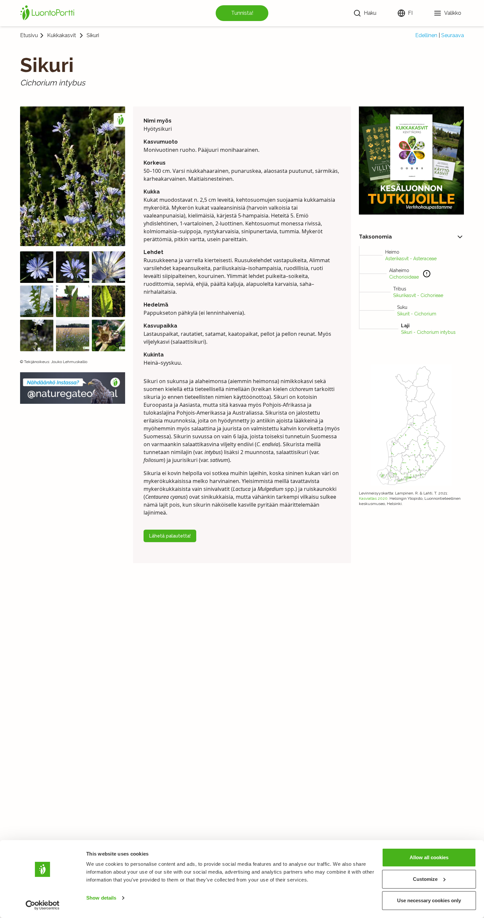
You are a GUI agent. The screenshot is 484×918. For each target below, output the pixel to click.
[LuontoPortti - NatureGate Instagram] (72, 387)
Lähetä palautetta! (170, 536)
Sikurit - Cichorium (416, 313)
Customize (425, 879)
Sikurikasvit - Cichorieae (418, 295)
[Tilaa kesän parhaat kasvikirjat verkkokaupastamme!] (411, 160)
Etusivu (29, 35)
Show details (101, 898)
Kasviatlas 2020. (374, 498)
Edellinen (426, 35)
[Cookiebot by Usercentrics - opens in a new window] (42, 905)
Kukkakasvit (61, 35)
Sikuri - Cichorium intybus (428, 332)
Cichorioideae (404, 277)
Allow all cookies (429, 857)
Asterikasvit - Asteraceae (411, 258)
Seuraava (452, 35)
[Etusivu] (48, 13)
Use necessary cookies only (429, 900)
